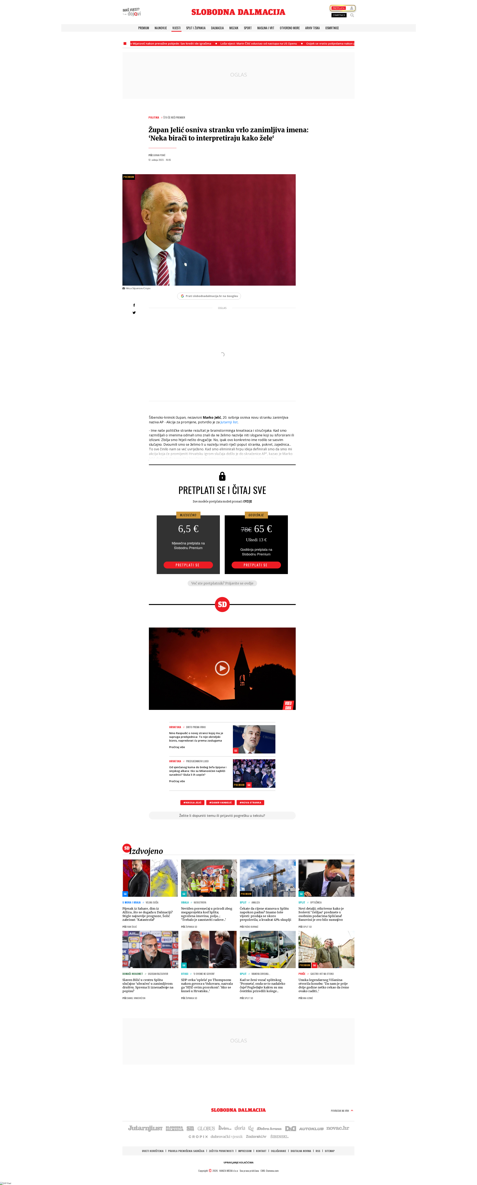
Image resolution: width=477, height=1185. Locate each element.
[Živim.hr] (225, 1128)
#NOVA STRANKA (250, 802)
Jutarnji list (229, 422)
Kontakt (261, 1151)
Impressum (245, 1151)
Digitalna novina (301, 1151)
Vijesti (176, 28)
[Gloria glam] (251, 1128)
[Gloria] (239, 1128)
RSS (318, 1151)
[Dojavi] (131, 12)
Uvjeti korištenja (153, 1151)
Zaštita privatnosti (221, 1151)
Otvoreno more (290, 28)
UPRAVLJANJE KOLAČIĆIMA (238, 1162)
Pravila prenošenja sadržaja (186, 1151)
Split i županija (196, 28)
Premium (143, 28)
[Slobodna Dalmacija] (238, 12)
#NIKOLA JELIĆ (192, 802)
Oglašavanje (278, 1151)
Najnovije (161, 28)
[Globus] (206, 1128)
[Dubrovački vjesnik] (227, 1136)
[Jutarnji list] (145, 1128)
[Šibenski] (279, 1136)
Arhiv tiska (312, 28)
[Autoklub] (311, 1128)
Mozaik (233, 28)
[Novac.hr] (337, 1128)
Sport (248, 28)
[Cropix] (198, 1136)
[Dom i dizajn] (291, 1128)
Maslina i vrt (265, 28)
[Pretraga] (352, 15)
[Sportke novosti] (190, 1128)
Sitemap (330, 1151)
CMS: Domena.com (269, 1171)
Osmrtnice (332, 28)
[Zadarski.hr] (256, 1136)
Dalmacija (217, 28)
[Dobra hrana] (269, 1128)
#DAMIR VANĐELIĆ (220, 802)
